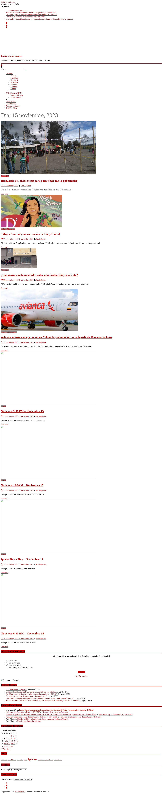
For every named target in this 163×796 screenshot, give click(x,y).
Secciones (9, 74)
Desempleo (13, 660)
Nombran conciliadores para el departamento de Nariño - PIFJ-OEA (31, 717)
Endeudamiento (15, 665)
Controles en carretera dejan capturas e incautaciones (25, 17)
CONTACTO (11, 104)
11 (16, 738)
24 (14, 744)
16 (12, 741)
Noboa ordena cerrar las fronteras (55, 712)
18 (17, 741)
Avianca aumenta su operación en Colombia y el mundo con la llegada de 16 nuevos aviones (56, 337)
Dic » (9, 749)
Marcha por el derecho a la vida (29, 721)
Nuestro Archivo (7, 779)
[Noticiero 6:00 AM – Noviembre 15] (48, 626)
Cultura (13, 89)
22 (9, 744)
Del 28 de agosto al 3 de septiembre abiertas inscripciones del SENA (31, 15)
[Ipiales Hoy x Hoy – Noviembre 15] (48, 552)
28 (7, 746)
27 (5, 746)
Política (13, 76)
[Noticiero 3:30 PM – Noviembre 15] (48, 404)
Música (51, 760)
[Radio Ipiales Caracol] (2, 65)
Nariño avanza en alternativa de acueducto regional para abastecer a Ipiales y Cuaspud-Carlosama (42, 700)
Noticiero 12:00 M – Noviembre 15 (22, 485)
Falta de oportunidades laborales (21, 668)
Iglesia (25, 760)
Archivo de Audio (12, 106)
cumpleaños (20, 760)
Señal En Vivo (11, 108)
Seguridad (14, 84)
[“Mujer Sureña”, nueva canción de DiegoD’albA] (31, 227)
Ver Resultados (81, 676)
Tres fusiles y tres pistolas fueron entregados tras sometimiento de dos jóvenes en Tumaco (39, 19)
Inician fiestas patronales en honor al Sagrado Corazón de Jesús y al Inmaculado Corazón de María (56, 710)
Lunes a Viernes (17, 95)
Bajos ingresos (14, 663)
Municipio (14, 78)
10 (14, 738)
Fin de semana (16, 97)
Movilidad (14, 82)
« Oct (3, 749)
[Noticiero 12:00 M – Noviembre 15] (48, 478)
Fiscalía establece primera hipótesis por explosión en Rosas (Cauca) (42, 719)
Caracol (10, 760)
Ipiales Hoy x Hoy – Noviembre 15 (22, 559)
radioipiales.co (58, 760)
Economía (14, 80)
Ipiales (32, 759)
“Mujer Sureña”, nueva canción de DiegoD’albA (30, 234)
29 (9, 746)
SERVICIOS (11, 102)
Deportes (14, 87)
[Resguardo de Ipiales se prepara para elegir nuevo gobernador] (48, 173)
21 (7, 744)
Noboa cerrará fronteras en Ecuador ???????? (23, 712)
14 (7, 741)
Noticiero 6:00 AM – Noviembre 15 (22, 633)
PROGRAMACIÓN (14, 93)
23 (12, 744)
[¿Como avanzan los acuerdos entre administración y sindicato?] (19, 268)
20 (5, 744)
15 (9, 741)
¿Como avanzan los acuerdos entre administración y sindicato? (39, 274)
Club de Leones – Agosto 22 (16, 10)
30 (12, 746)
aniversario (4, 760)
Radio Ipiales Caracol (11, 56)
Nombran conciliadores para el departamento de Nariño (80, 717)
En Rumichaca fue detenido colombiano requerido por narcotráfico (31, 12)
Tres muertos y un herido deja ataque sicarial (115, 715)
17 (14, 741)
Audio (3, 406)
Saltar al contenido (8, 2)
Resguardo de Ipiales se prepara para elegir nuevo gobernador (39, 180)
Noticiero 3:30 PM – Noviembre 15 (22, 411)
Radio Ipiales (26, 186)
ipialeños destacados (43, 760)
